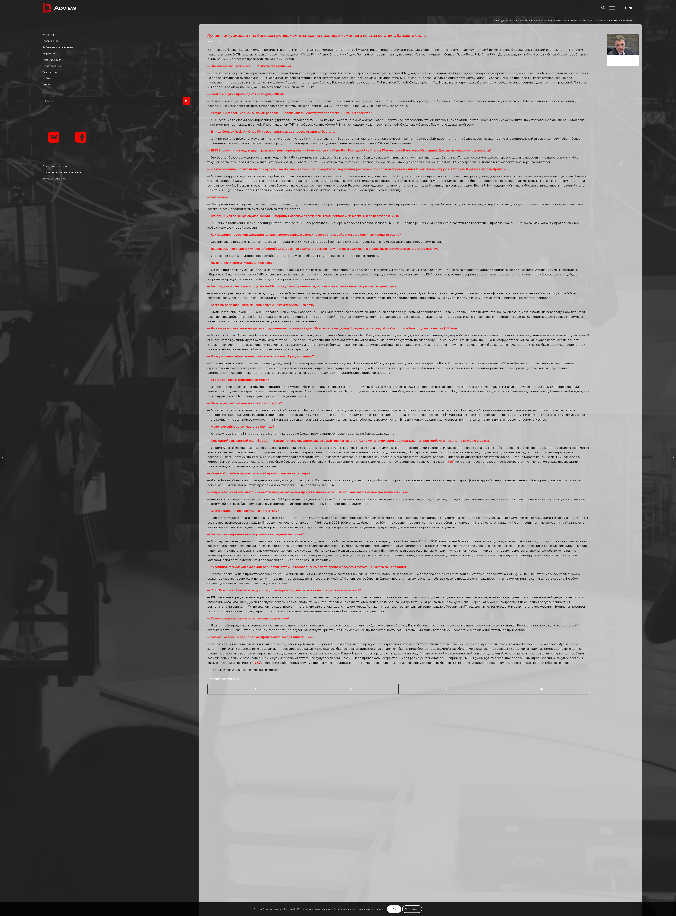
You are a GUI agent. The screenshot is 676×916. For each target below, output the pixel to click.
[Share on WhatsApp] (446, 689)
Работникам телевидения (58, 47)
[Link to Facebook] (625, 7)
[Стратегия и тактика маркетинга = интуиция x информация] (673, 458)
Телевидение (50, 40)
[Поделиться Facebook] (255, 689)
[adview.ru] (59, 8)
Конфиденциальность (56, 178)
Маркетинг (49, 53)
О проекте (49, 84)
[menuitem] (603, 8)
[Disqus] (423, 761)
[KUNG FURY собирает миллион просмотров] (2, 458)
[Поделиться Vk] (541, 689)
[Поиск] (603, 8)
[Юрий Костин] (623, 50)
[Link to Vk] (630, 7)
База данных (50, 72)
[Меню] (611, 8)
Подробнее (412, 909)
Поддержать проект (55, 166)
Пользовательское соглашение (62, 172)
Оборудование (52, 65)
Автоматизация (52, 59)
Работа (47, 78)
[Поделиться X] (350, 689)
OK (394, 909)
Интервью (215, 41)
